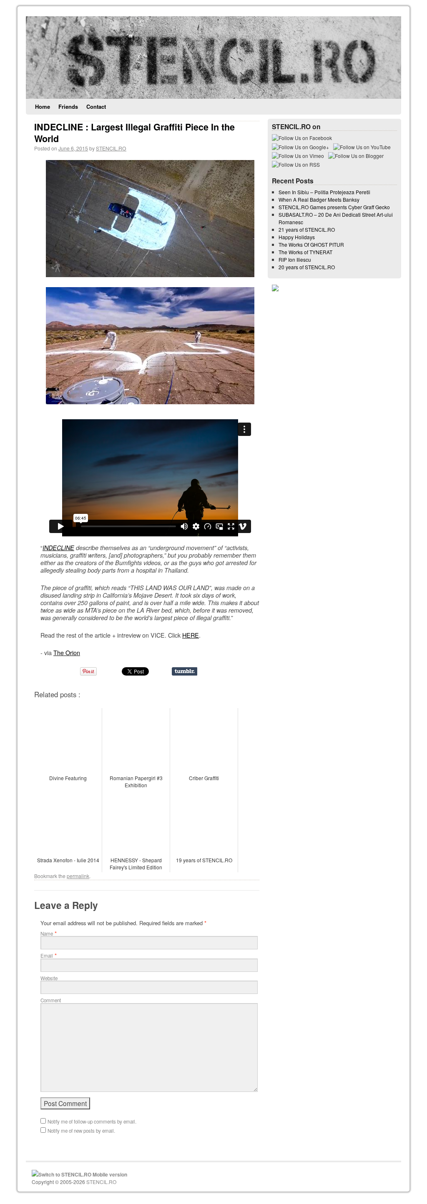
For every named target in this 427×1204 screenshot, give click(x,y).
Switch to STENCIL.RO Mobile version (82, 1174)
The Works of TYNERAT (305, 251)
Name (46, 933)
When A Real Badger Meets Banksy (319, 199)
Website (49, 978)
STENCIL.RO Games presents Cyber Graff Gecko (334, 206)
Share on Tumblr (184, 671)
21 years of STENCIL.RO (307, 229)
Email (46, 955)
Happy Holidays (297, 236)
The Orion (66, 652)
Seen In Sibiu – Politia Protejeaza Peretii (324, 191)
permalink (78, 875)
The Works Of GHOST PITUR (311, 244)
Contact (96, 106)
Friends (68, 106)
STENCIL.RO (111, 148)
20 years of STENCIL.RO (307, 266)
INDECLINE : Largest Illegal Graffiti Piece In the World (134, 132)
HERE (190, 635)
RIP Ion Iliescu (295, 259)
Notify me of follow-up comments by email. (92, 1121)
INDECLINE (58, 547)
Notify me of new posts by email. (81, 1130)
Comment (50, 1000)
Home (42, 106)
